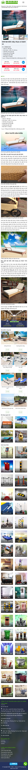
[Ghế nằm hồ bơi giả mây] (7, 406)
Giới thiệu (3, 741)
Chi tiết (7, 349)
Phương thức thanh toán (6, 752)
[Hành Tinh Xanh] (9, 3)
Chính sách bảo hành (6, 756)
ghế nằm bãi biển (14, 186)
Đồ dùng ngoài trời (16, 6)
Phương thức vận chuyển (7, 754)
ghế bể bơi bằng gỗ (9, 270)
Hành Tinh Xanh (14, 306)
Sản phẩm (9, 6)
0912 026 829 (6, 735)
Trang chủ (3, 6)
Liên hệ (2, 743)
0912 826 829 (16, 63)
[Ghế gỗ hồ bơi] (7, 344)
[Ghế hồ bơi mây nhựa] (20, 406)
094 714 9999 (16, 70)
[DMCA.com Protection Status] (14, 764)
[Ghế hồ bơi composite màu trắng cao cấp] (7, 364)
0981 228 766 (7, 63)
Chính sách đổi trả (5, 757)
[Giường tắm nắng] (20, 344)
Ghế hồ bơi (24, 6)
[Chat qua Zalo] (23, 62)
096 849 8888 (7, 70)
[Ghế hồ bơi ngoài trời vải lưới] (7, 385)
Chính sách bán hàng (6, 750)
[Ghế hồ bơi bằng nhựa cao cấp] (20, 364)
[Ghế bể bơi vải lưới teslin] (20, 385)
